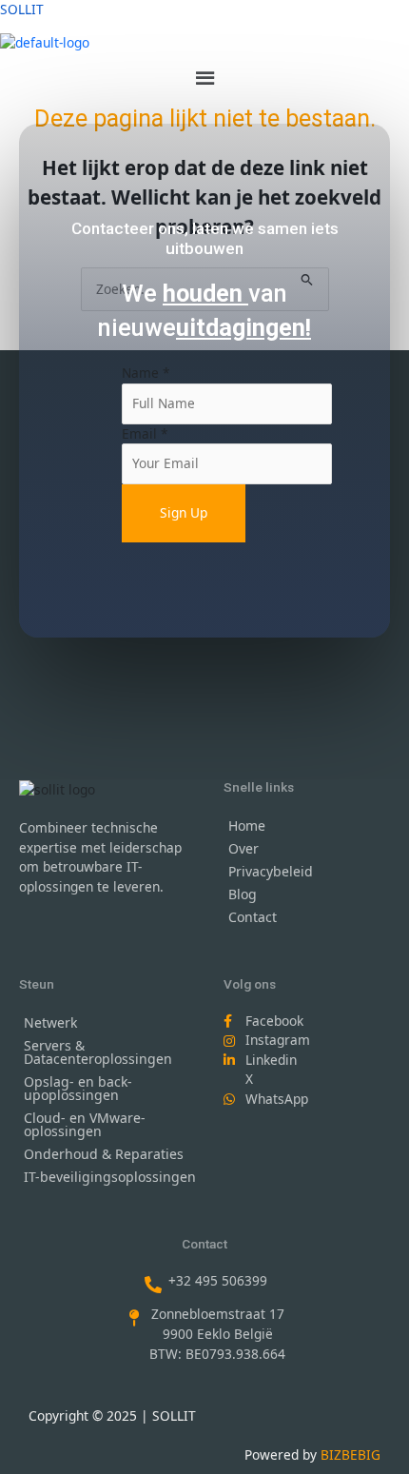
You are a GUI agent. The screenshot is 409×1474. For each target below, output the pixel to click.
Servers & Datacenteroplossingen (98, 1052)
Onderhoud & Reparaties (104, 1154)
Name (146, 373)
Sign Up (183, 512)
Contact (252, 917)
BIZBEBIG (350, 1454)
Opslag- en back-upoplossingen (78, 1088)
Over (243, 848)
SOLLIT (22, 9)
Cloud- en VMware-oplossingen (85, 1124)
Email (145, 433)
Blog (242, 894)
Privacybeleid (270, 871)
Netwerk (50, 1022)
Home (246, 825)
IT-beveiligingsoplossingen (110, 1177)
